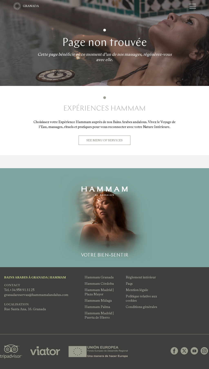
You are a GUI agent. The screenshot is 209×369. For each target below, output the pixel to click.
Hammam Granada (99, 277)
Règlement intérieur (141, 277)
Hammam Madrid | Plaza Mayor (99, 292)
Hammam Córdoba (99, 283)
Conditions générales (141, 307)
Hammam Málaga (98, 300)
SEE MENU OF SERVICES (104, 140)
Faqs (129, 283)
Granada (31, 6)
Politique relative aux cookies (141, 298)
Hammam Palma (97, 307)
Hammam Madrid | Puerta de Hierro (99, 315)
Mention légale (137, 290)
